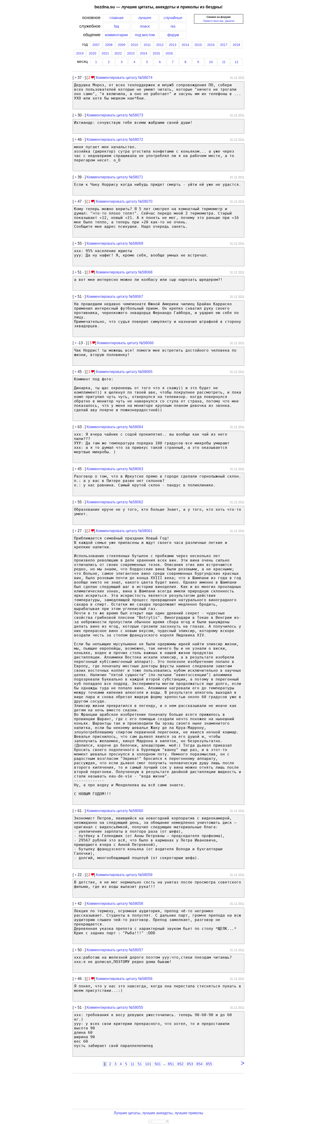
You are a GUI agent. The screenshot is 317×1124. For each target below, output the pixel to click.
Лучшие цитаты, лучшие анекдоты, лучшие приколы (158, 1113)
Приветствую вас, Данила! (218, 20)
